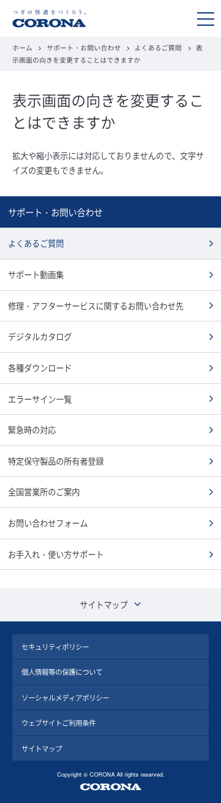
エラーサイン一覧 (40, 399)
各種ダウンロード (40, 368)
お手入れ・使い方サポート (56, 554)
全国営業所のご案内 (44, 492)
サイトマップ (41, 748)
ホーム (22, 47)
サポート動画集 (36, 274)
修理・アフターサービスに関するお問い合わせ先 (96, 306)
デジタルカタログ (40, 336)
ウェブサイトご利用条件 (58, 723)
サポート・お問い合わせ (84, 47)
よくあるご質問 (158, 47)
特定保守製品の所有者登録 (56, 461)
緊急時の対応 (32, 430)
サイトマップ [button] (104, 604)
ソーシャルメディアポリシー (65, 697)
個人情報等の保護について (62, 672)
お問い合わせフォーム (48, 523)
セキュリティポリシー (55, 646)
